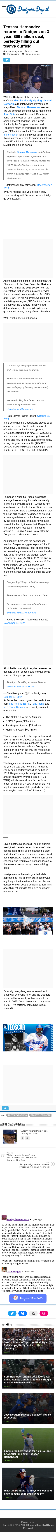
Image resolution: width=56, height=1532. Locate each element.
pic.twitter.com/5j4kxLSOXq (20, 686)
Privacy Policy (28, 1522)
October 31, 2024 (12, 697)
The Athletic (15, 703)
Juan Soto (9, 114)
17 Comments (33, 54)
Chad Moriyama (14, 51)
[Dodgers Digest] (28, 8)
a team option (10, 134)
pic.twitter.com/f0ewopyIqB (20, 409)
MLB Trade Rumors (14, 707)
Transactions (13, 54)
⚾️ (28, 1298)
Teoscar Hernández (27, 152)
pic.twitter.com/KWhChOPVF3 (21, 612)
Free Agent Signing (17, 1115)
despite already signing (28, 100)
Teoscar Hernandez (28, 107)
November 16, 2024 (14, 623)
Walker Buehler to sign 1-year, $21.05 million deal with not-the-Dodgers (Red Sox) (22, 1156)
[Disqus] (28, 1253)
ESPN (26, 703)
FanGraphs (37, 703)
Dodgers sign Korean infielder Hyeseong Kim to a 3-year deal (34, 1164)
